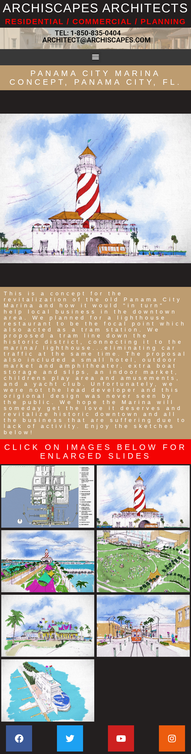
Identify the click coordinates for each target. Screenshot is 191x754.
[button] (95, 57)
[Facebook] (19, 738)
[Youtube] (121, 738)
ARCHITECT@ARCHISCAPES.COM (96, 40)
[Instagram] (172, 738)
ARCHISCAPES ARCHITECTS (95, 8)
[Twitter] (70, 738)
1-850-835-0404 (96, 33)
